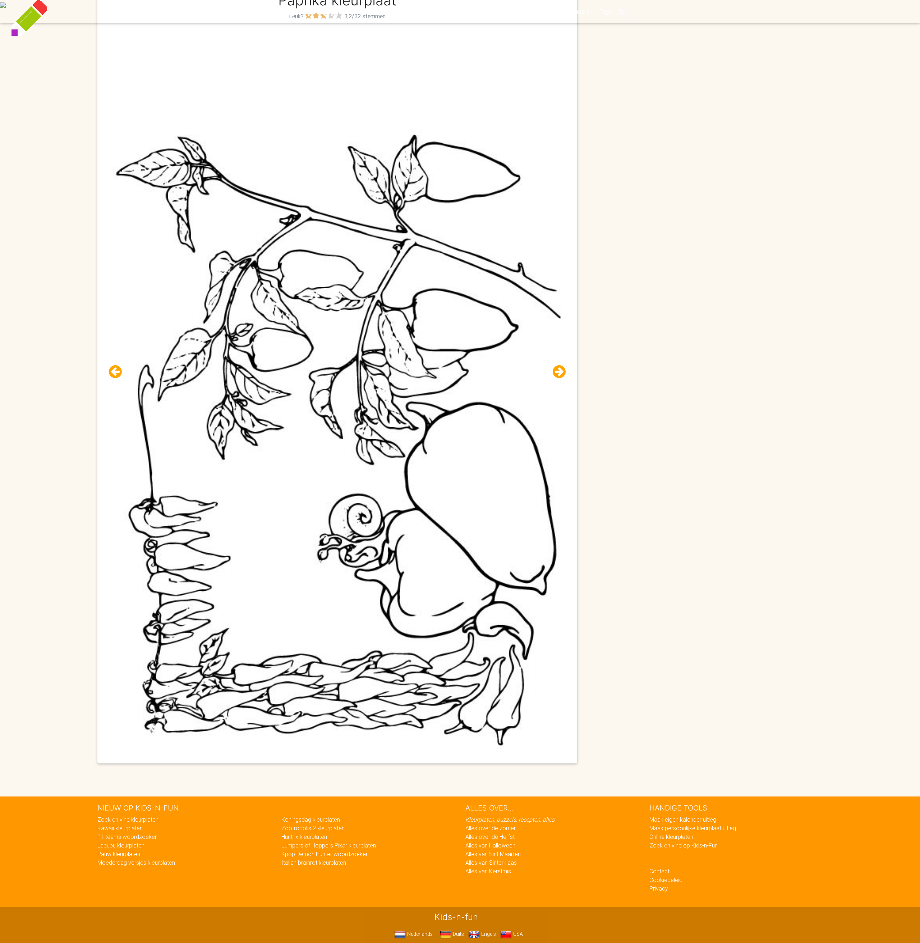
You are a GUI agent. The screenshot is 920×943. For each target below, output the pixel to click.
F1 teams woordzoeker (127, 836)
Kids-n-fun (302, 10)
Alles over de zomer (490, 828)
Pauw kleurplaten (118, 854)
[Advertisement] (337, 72)
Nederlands (419, 934)
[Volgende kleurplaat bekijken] (556, 372)
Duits (457, 934)
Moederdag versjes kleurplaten (136, 862)
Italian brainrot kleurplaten (313, 862)
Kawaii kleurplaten (120, 828)
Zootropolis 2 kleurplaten (313, 828)
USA (517, 934)
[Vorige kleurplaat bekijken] (118, 372)
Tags (605, 11)
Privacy (658, 888)
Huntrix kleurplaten (304, 836)
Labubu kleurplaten (120, 845)
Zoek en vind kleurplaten (127, 819)
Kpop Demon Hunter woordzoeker (324, 854)
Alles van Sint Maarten (493, 854)
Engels (488, 934)
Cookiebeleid (665, 879)
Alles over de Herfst (490, 836)
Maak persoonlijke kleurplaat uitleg (692, 828)
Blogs (395, 11)
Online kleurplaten (671, 836)
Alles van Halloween (490, 845)
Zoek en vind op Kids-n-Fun (683, 845)
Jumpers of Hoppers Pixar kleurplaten (328, 845)
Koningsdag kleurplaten (310, 819)
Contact (659, 871)
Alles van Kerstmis (488, 871)
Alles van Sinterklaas (491, 862)
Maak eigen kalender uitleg (682, 819)
